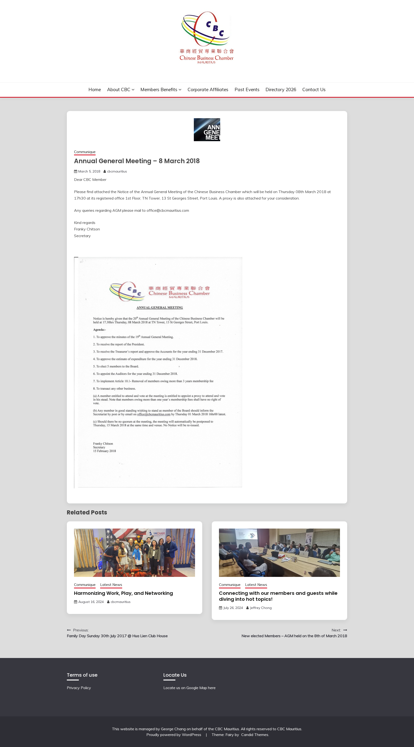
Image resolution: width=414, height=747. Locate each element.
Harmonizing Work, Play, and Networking (123, 593)
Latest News (111, 584)
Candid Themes (254, 734)
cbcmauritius (117, 171)
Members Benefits (158, 89)
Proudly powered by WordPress (174, 734)
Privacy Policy (79, 687)
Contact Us (314, 89)
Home (94, 89)
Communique (85, 152)
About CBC (118, 89)
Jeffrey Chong (261, 608)
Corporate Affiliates (208, 89)
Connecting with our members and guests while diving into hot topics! (278, 596)
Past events (247, 89)
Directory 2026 (280, 89)
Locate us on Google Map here (189, 687)
